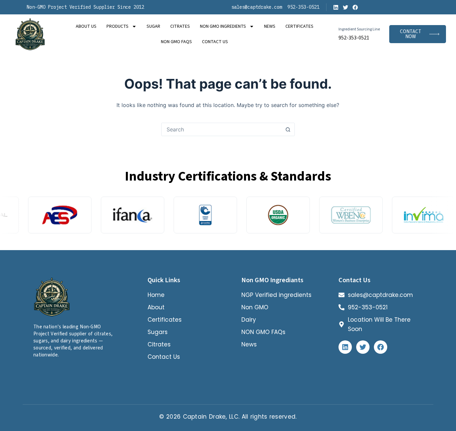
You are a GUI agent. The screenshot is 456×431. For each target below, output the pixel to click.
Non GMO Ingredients (223, 26)
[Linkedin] (335, 7)
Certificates (299, 26)
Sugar (153, 26)
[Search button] (288, 129)
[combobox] (222, 129)
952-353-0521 (353, 37)
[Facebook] (355, 7)
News (269, 26)
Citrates (180, 26)
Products (117, 26)
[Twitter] (345, 7)
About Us (86, 26)
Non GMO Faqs (176, 41)
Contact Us (215, 41)
